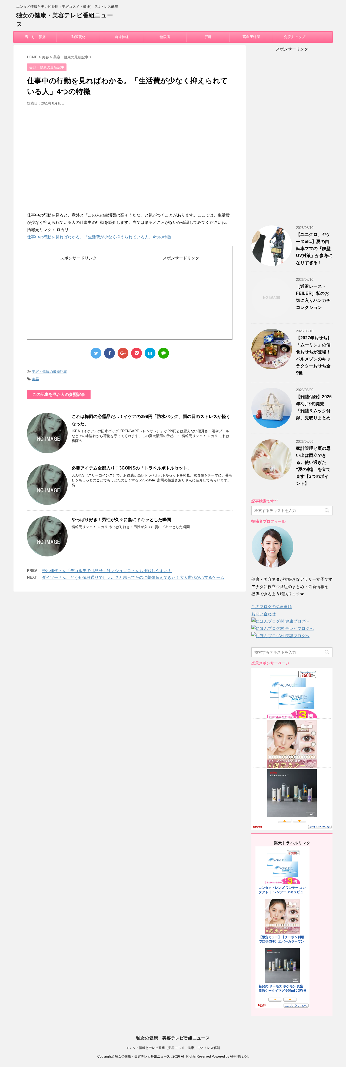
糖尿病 (164, 37)
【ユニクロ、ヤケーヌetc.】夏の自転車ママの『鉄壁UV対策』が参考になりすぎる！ (314, 248)
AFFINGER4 (239, 1056)
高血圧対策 (251, 37)
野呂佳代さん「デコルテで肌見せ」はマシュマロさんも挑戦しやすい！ (107, 570)
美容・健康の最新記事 (49, 372)
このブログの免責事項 (271, 606)
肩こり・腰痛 (35, 37)
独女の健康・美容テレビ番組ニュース (173, 1038)
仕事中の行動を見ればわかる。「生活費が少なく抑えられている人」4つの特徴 (99, 237)
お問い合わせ (263, 614)
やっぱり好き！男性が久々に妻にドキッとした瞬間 (121, 519)
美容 (35, 379)
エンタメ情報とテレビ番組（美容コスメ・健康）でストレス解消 (173, 1048)
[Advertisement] (129, 161)
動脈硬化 (78, 37)
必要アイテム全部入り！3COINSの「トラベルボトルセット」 (132, 468)
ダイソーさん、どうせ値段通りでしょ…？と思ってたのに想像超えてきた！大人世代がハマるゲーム (133, 577)
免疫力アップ (294, 37)
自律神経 (122, 37)
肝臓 (208, 37)
